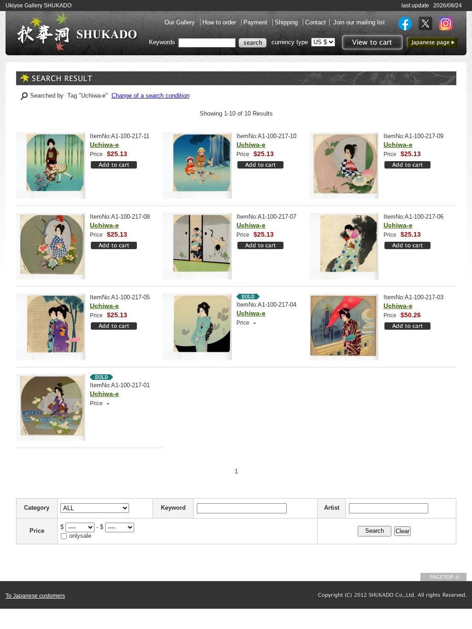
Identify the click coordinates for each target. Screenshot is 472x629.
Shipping (287, 22)
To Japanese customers (35, 596)
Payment (256, 22)
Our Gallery (181, 22)
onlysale (80, 535)
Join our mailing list (359, 22)
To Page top (443, 577)
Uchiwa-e (104, 144)
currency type (289, 42)
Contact (315, 22)
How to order (220, 22)
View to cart (371, 42)
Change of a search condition (150, 95)
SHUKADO (77, 31)
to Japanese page (432, 42)
